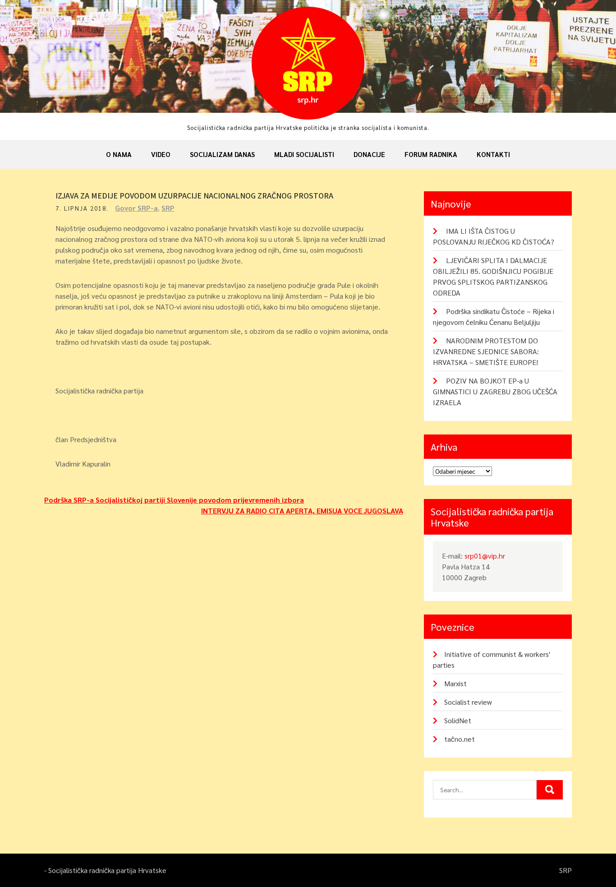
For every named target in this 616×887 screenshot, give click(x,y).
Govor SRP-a (136, 208)
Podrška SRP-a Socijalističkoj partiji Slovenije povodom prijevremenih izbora (174, 499)
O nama (119, 154)
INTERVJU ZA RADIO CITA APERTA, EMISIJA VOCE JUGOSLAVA (302, 510)
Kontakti (493, 154)
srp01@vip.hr (484, 555)
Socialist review (468, 702)
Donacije (369, 154)
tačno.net (459, 739)
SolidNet (457, 720)
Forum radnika (431, 154)
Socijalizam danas (222, 154)
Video (160, 154)
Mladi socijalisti (304, 154)
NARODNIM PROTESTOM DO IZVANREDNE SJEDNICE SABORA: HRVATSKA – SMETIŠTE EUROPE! (486, 351)
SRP (168, 208)
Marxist (455, 683)
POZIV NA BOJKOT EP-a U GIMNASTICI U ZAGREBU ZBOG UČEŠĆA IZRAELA (495, 391)
